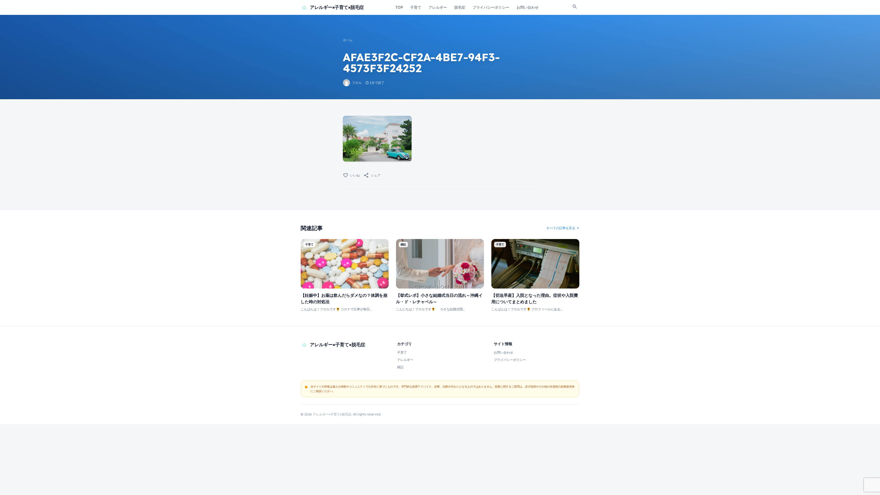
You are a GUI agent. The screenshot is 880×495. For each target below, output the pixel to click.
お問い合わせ (528, 7)
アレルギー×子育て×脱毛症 (337, 7)
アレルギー (438, 7)
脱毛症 (459, 7)
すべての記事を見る (562, 228)
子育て (415, 7)
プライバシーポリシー (491, 7)
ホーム (347, 40)
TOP (399, 7)
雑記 (400, 367)
